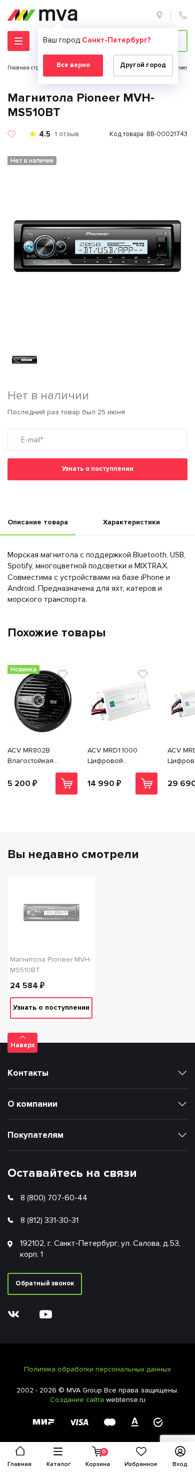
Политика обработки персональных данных (97, 1369)
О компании (33, 1104)
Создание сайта (78, 1399)
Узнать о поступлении (98, 469)
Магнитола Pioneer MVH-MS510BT (51, 964)
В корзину (67, 784)
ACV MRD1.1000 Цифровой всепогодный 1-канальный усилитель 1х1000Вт (120, 756)
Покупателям (36, 1135)
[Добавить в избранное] (12, 134)
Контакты (28, 1073)
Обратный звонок (45, 1283)
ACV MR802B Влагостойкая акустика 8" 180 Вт (37, 756)
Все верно (73, 65)
